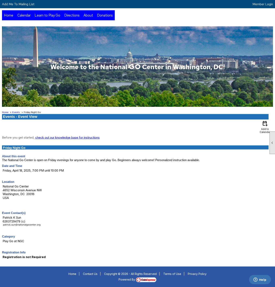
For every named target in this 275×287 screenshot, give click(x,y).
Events (16, 112)
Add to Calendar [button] (265, 127)
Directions (72, 15)
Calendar (24, 15)
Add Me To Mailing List (18, 4)
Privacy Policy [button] (197, 274)
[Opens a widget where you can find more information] (260, 280)
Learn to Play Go (47, 15)
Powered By (127, 279)
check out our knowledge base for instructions (67, 137)
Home (8, 15)
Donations (105, 15)
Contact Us (90, 274)
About (88, 15)
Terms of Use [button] (172, 274)
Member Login (262, 4)
